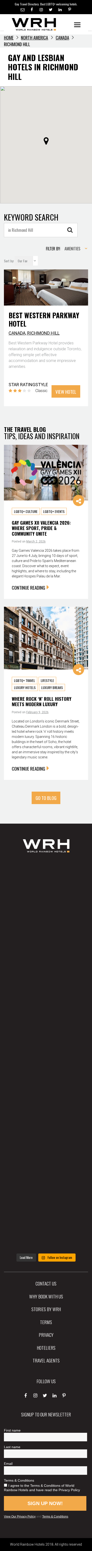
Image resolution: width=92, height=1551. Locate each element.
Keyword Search (31, 217)
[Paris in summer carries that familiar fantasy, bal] (46, 1141)
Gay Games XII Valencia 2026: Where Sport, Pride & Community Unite (41, 528)
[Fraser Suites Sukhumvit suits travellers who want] (46, 881)
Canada (62, 37)
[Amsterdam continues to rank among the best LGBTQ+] (46, 967)
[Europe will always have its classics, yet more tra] (46, 1228)
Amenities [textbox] (72, 249)
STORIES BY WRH (46, 1309)
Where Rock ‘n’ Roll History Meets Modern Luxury (41, 701)
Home (8, 37)
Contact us (46, 1283)
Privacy (46, 1334)
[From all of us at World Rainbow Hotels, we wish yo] (46, 1185)
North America (34, 37)
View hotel (65, 391)
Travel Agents (46, 1360)
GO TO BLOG (46, 797)
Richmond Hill (43, 333)
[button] (46, 141)
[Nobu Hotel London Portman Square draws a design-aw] (46, 1098)
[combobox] (74, 248)
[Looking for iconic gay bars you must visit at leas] (46, 1054)
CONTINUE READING (28, 587)
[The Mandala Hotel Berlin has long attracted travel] (46, 924)
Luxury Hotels (25, 687)
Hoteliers (46, 1347)
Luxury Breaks (52, 687)
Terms (46, 1321)
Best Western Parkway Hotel (44, 319)
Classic (41, 390)
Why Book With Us (46, 1296)
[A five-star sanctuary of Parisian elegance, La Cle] (46, 1011)
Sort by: (9, 260)
